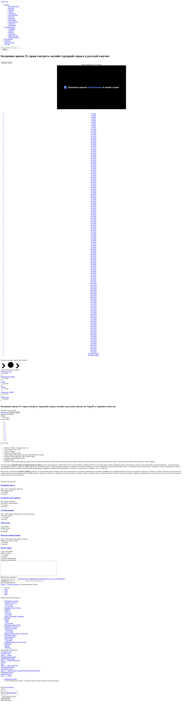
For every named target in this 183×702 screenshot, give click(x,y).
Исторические (13, 15)
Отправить (5, 581)
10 (5, 440)
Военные (11, 10)
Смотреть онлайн (7, 62)
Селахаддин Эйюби (7, 392)
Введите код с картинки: (9, 577)
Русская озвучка (10, 27)
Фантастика (12, 25)
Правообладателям (11, 679)
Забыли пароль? (11, 693)
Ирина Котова (13, 35)
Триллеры (11, 23)
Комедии (11, 17)
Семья (3, 382)
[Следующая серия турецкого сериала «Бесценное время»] (18, 368)
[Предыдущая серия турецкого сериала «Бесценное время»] (4, 368)
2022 (6, 593)
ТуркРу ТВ (4, 1)
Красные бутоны (6, 371)
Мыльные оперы (13, 37)
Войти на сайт (6, 698)
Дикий (3, 387)
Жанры (7, 5)
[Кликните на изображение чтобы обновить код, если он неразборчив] (41, 579)
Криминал (11, 18)
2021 (6, 594)
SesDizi (10, 32)
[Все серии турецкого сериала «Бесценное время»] (10, 368)
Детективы (12, 13)
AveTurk (11, 30)
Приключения (13, 22)
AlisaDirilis (11, 29)
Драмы (10, 11)
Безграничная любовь (8, 377)
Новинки (8, 41)
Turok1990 (11, 34)
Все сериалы (9, 39)
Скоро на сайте (9, 42)
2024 (6, 589)
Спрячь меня (5, 397)
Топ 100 (7, 44)
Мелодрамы (12, 20)
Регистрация (9, 687)
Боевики (11, 8)
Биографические (13, 6)
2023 (6, 591)
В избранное (5, 412)
